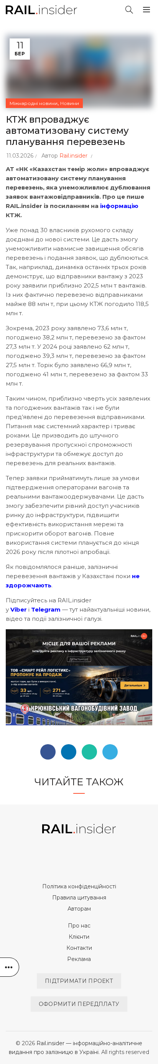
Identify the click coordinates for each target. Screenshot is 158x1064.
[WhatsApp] (89, 752)
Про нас (79, 925)
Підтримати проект (79, 981)
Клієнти (79, 936)
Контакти (79, 947)
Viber (18, 609)
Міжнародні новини (34, 103)
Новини (69, 103)
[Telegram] (110, 752)
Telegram (46, 609)
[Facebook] (48, 752)
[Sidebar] (9, 967)
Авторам (79, 908)
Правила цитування (79, 897)
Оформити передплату (79, 1004)
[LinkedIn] (68, 752)
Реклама (79, 959)
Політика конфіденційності (79, 886)
